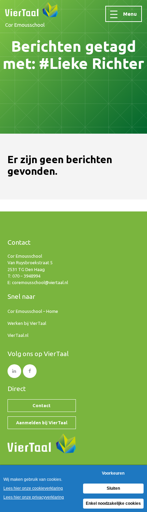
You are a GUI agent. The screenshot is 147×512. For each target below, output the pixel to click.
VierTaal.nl (18, 335)
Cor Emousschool (25, 25)
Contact (41, 405)
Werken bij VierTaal (27, 323)
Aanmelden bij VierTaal (41, 422)
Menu (130, 14)
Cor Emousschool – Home (33, 311)
